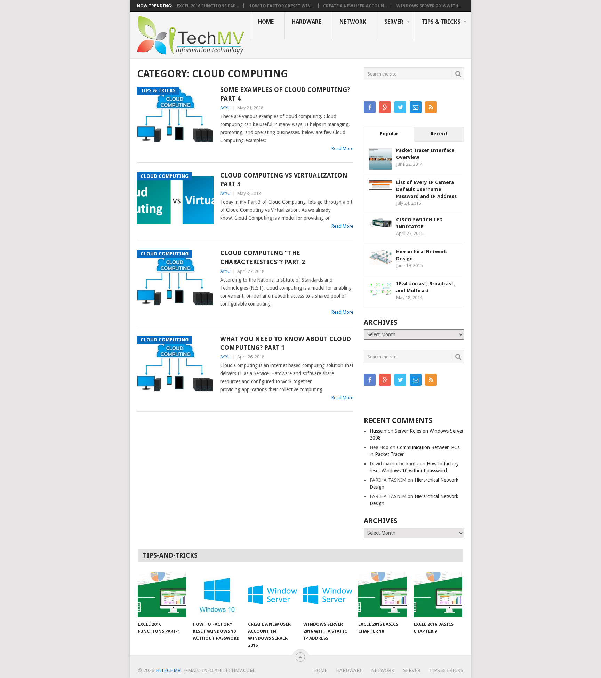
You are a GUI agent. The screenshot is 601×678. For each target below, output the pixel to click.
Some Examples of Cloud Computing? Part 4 (285, 94)
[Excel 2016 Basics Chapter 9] (438, 594)
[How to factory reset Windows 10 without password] (217, 594)
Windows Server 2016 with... (429, 5)
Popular (389, 133)
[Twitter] (400, 107)
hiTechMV (168, 670)
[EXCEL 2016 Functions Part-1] (162, 594)
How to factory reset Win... (281, 5)
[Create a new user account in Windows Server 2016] (272, 594)
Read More (342, 148)
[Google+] (385, 107)
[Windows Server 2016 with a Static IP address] (327, 594)
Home (266, 21)
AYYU (225, 107)
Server (393, 21)
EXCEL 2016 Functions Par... (208, 5)
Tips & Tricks (441, 21)
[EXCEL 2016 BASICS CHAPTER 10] (382, 594)
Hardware (306, 21)
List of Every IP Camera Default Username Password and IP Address (426, 189)
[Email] (416, 107)
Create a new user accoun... (355, 5)
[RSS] (431, 107)
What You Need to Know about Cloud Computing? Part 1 (285, 343)
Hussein (378, 431)
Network (352, 21)
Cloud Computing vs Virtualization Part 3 (283, 180)
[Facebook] (370, 107)
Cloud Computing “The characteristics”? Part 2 (262, 257)
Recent (439, 133)
